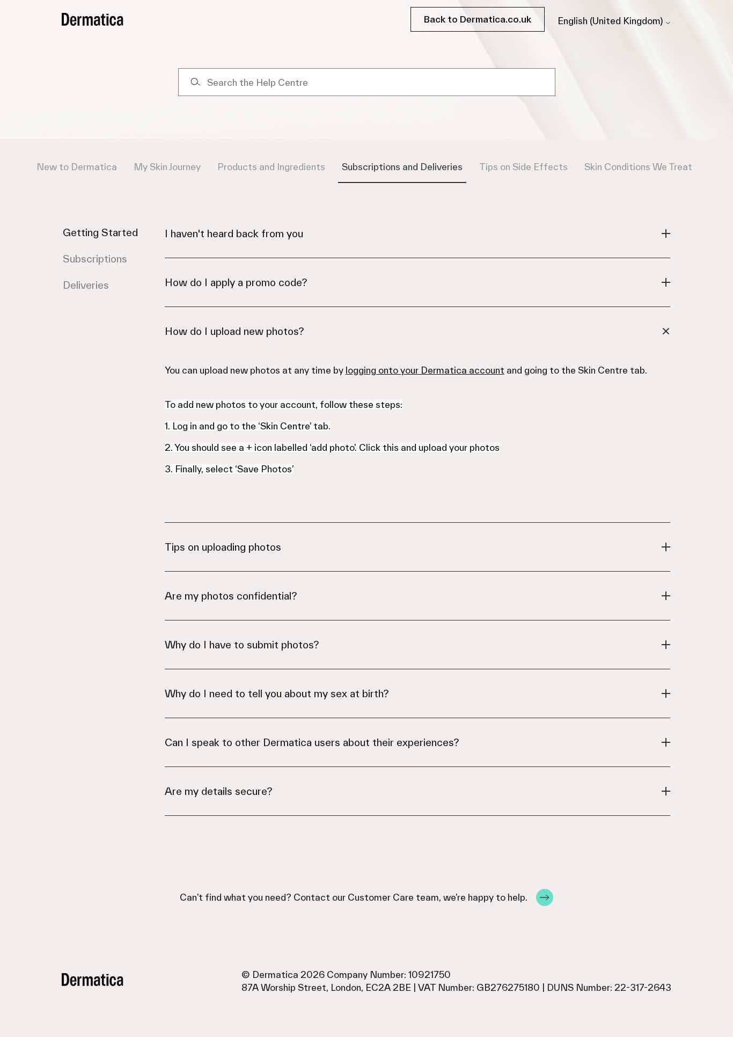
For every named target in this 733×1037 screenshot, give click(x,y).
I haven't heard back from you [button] (234, 233)
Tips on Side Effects (523, 167)
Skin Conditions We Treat (638, 167)
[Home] (92, 19)
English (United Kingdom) (611, 21)
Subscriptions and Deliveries (402, 167)
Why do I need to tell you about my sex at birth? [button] (277, 693)
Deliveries (86, 285)
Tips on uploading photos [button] (223, 547)
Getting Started (100, 232)
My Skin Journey (167, 167)
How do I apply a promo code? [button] (236, 282)
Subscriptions (95, 259)
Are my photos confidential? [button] (231, 596)
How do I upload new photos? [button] (234, 331)
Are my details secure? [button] (218, 791)
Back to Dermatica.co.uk (477, 19)
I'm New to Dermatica (69, 167)
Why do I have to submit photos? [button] (242, 645)
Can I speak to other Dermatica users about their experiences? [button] (312, 742)
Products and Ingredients (271, 167)
